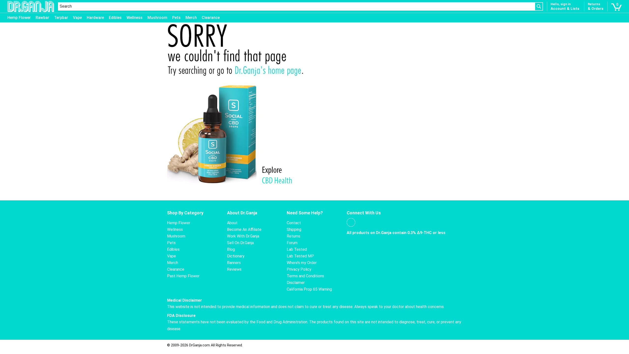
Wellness (135, 17)
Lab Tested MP (300, 256)
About (232, 223)
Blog (231, 249)
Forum (292, 242)
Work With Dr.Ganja (243, 236)
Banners (234, 262)
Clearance (211, 17)
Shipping (294, 229)
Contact (294, 223)
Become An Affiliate (244, 229)
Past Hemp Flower (183, 276)
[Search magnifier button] (539, 6)
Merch (191, 17)
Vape (77, 17)
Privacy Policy (299, 269)
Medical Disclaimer (184, 300)
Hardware (95, 17)
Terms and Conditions (305, 276)
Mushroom (157, 17)
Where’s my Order (302, 262)
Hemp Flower (19, 17)
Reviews (234, 269)
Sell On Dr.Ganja (240, 242)
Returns (293, 236)
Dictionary (235, 256)
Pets (176, 17)
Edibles (115, 17)
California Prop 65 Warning (309, 289)
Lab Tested (297, 249)
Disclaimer (296, 282)
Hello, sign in (561, 4)
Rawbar (42, 17)
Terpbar (61, 17)
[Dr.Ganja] (30, 6)
